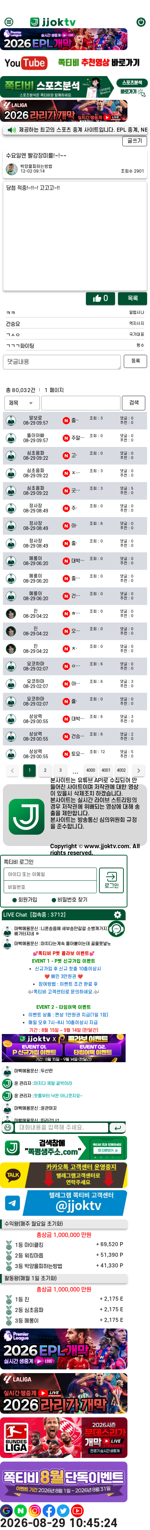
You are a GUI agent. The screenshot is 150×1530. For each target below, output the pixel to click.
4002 (121, 770)
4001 (106, 770)
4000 (90, 770)
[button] (22, 403)
